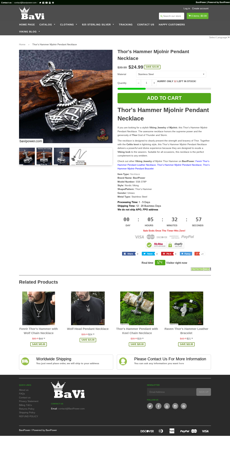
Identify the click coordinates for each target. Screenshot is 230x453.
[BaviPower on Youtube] (167, 406)
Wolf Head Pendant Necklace (88, 329)
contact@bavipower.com (25, 3)
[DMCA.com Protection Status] (201, 270)
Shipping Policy (27, 412)
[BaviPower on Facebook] (158, 406)
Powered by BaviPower (44, 430)
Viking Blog (28, 31)
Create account (200, 8)
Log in (187, 8)
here (181, 363)
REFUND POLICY (28, 416)
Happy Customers (172, 24)
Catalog (46, 24)
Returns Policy (26, 408)
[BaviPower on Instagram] (175, 406)
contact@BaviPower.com (71, 408)
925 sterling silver (97, 24)
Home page (27, 24)
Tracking (126, 24)
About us (23, 390)
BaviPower (24, 430)
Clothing (67, 24)
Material (122, 74)
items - (199, 15)
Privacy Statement (28, 401)
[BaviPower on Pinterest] (184, 406)
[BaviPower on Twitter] (150, 406)
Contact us (145, 24)
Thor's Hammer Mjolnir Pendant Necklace (179, 165)
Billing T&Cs (25, 405)
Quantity (122, 83)
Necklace (135, 174)
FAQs (22, 393)
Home (22, 44)
